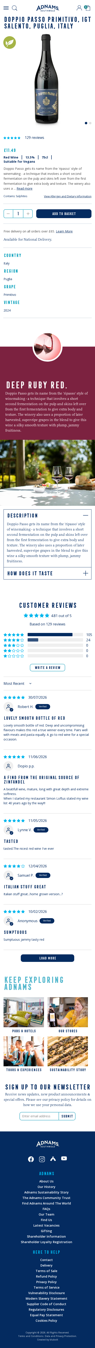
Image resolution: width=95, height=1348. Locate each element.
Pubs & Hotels (24, 1031)
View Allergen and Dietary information (67, 196)
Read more (24, 188)
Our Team (46, 1214)
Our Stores (67, 1031)
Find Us (46, 1220)
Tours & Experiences (24, 1070)
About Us (46, 1181)
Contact (46, 1260)
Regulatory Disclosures (46, 1309)
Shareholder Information (46, 1236)
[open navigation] (6, 8)
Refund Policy (46, 1276)
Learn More (64, 231)
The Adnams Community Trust (46, 1198)
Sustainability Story (67, 1070)
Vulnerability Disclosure (46, 1293)
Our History (46, 1187)
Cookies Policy (46, 1320)
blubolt (54, 1339)
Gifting (46, 1231)
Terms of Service (46, 1287)
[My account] (79, 8)
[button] (12, 138)
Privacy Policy (46, 1282)
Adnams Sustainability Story (46, 1192)
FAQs (46, 1209)
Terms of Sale (46, 1271)
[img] (14, 697)
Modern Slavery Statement (46, 1298)
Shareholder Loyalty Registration (46, 1242)
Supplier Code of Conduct (46, 1304)
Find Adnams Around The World (46, 1203)
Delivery (46, 1265)
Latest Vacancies (46, 1225)
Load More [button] (47, 958)
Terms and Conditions (31, 1336)
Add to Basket (64, 214)
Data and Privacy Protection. (61, 1336)
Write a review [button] (47, 668)
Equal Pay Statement (46, 1315)
